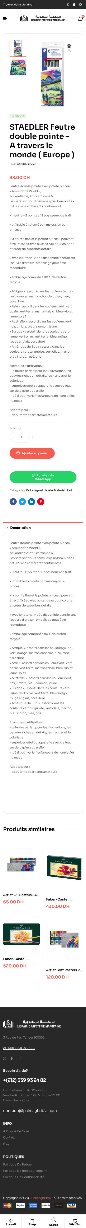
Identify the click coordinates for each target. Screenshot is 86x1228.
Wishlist (75, 1224)
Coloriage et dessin (39, 490)
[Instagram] (80, 4)
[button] (69, 48)
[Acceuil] (11, 1221)
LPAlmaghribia (40, 1198)
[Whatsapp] (67, 4)
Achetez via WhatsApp (44, 477)
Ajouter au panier (35, 453)
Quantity (15, 428)
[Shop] (32, 1221)
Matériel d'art (63, 490)
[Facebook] (74, 4)
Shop (32, 1224)
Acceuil (11, 1224)
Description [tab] (20, 528)
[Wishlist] (75, 1221)
